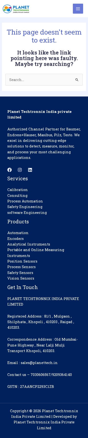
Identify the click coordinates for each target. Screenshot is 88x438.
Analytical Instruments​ (28, 244)
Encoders (15, 238)
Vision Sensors (20, 278)
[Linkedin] (30, 170)
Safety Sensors (20, 272)
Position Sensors (22, 261)
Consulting (17, 195)
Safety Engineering (25, 206)
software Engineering (27, 212)
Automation (18, 232)
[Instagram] (20, 170)
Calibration (17, 189)
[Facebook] (9, 170)
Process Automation (25, 201)
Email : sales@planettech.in (32, 362)
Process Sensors (21, 267)
